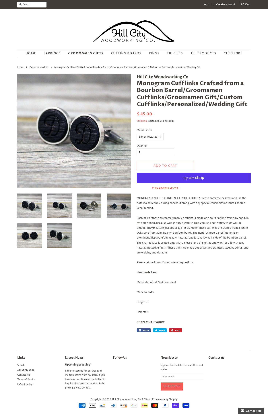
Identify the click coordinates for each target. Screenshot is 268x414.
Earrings (52, 53)
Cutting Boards (126, 53)
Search (21, 365)
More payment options (165, 187)
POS (144, 399)
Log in (206, 4)
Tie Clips (175, 53)
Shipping (142, 120)
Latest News (74, 358)
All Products (203, 53)
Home (31, 53)
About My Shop (25, 369)
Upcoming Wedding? (78, 364)
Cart (248, 4)
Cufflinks (233, 53)
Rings (154, 53)
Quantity (142, 145)
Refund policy (24, 384)
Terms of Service (26, 379)
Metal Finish (144, 130)
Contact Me (23, 374)
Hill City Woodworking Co (126, 399)
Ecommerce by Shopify (164, 399)
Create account (225, 4)
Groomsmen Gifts (86, 53)
